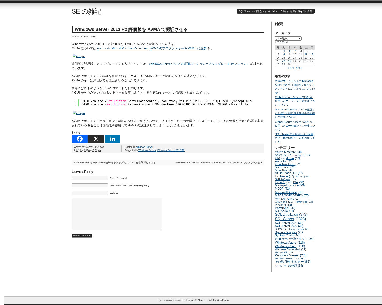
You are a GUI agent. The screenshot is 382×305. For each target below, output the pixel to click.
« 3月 (291, 67)
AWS (280, 158)
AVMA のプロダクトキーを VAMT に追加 (178, 48)
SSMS (280, 229)
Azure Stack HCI (289, 173)
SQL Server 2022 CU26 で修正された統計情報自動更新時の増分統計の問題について (295, 113)
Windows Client (290, 246)
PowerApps (304, 201)
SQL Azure (284, 211)
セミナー (301, 261)
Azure (293, 158)
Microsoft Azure (289, 192)
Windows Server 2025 (289, 258)
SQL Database (291, 214)
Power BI (283, 204)
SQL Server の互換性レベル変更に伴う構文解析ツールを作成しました (295, 138)
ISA (298, 182)
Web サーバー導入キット (294, 238)
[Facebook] (80, 139)
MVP (280, 198)
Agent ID (302, 155)
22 (283, 61)
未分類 (295, 265)
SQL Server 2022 (289, 223)
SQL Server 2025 (289, 226)
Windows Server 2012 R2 (171, 150)
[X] (96, 139)
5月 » (299, 67)
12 (306, 54)
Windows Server (144, 147)
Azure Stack (283, 170)
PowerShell (285, 208)
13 (311, 54)
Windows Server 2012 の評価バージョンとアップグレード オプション (197, 63)
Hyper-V (283, 182)
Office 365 (284, 201)
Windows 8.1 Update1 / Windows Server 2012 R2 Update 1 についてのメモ (217, 162)
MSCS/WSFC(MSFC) (292, 195)
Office (293, 198)
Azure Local (285, 167)
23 (289, 61)
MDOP (282, 188)
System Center (287, 235)
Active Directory (288, 151)
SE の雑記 (86, 11)
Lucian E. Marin (195, 300)
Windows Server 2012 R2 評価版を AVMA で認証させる (131, 29)
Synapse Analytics (289, 232)
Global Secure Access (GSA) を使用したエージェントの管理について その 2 (295, 101)
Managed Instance (290, 185)
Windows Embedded (290, 249)
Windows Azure (290, 242)
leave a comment (84, 36)
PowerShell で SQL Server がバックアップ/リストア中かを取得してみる (116, 162)
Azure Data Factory (287, 164)
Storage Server (298, 229)
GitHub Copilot (285, 179)
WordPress (223, 300)
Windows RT (284, 252)
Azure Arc (283, 161)
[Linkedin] (112, 139)
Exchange (284, 176)
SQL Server (290, 219)
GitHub (302, 176)
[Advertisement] (193, 286)
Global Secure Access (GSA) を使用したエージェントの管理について (295, 125)
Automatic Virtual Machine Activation (122, 48)
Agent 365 (284, 155)
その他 (282, 261)
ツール (280, 265)
